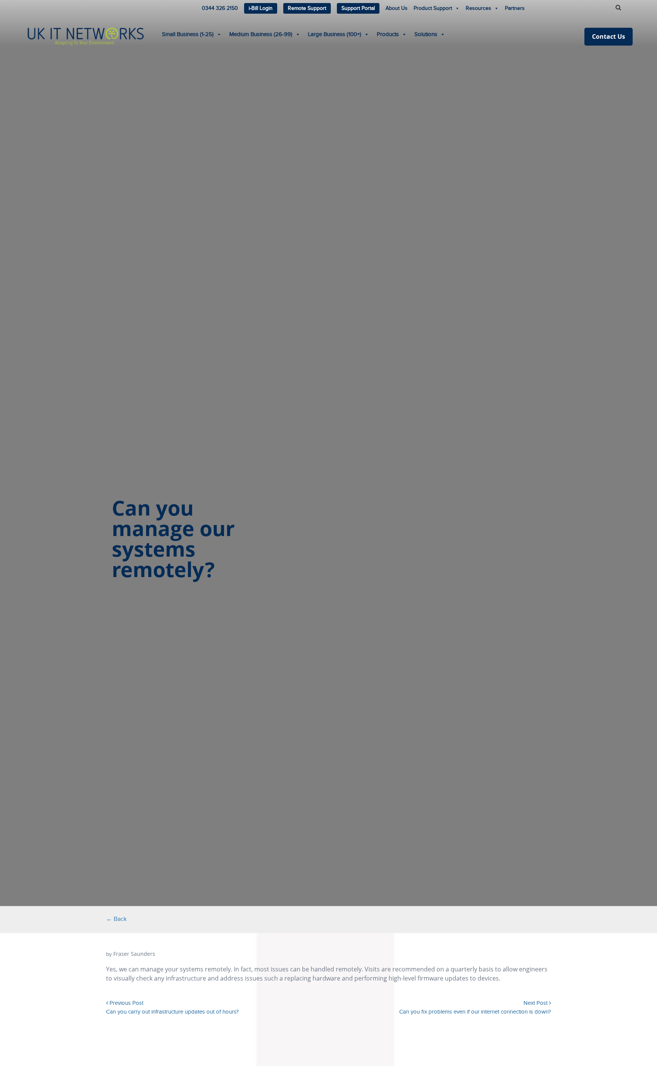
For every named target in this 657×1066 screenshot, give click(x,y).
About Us (397, 8)
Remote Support (307, 8)
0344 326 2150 (220, 8)
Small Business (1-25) (188, 34)
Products (388, 34)
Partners (515, 8)
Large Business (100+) (334, 34)
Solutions (425, 34)
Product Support (433, 8)
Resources (478, 8)
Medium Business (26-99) (260, 34)
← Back (116, 919)
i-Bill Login (261, 8)
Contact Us (608, 36)
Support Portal (358, 8)
